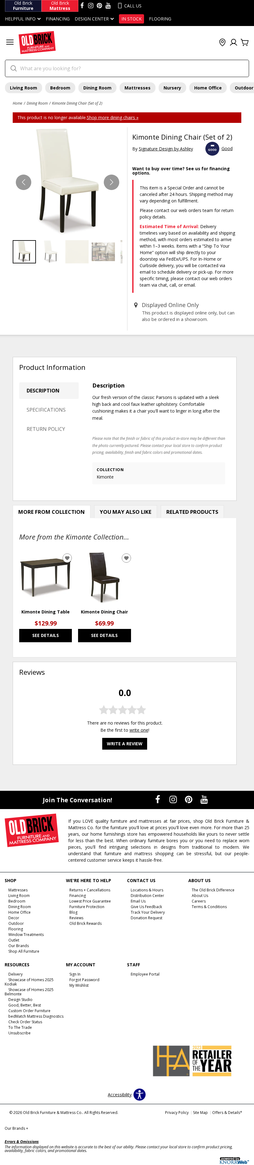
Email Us (138, 901)
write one (138, 730)
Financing (58, 19)
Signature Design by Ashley (166, 148)
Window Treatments (26, 934)
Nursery (172, 88)
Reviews (76, 917)
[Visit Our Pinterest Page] (189, 799)
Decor (13, 917)
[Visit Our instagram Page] (90, 5)
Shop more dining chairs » (112, 117)
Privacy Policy (177, 1112)
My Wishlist (79, 985)
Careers (199, 901)
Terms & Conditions (209, 906)
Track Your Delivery (148, 912)
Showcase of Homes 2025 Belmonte (29, 992)
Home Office (208, 88)
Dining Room (97, 88)
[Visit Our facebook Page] (82, 5)
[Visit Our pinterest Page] (99, 5)
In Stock (131, 19)
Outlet (13, 940)
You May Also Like (125, 511)
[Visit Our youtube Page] (108, 5)
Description (43, 390)
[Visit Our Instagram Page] (173, 799)
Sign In (75, 974)
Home (17, 103)
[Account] (233, 42)
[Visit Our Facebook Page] (158, 799)
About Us (200, 895)
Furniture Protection (86, 906)
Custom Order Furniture (29, 1010)
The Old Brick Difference (213, 890)
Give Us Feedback (146, 906)
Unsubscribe (19, 1033)
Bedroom (60, 88)
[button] (10, 43)
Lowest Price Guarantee (90, 901)
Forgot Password (84, 979)
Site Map (200, 1112)
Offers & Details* (227, 1112)
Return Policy (46, 429)
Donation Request (146, 917)
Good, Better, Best (24, 1005)
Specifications (46, 409)
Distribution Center (147, 895)
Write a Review (124, 744)
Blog (73, 912)
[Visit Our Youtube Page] (204, 799)
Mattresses (138, 88)
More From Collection (51, 511)
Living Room (23, 88)
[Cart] (244, 42)
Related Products (192, 511)
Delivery (15, 974)
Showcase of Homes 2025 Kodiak (29, 982)
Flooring (160, 19)
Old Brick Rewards (85, 923)
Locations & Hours (147, 890)
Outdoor (16, 923)
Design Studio (20, 999)
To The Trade (20, 1027)
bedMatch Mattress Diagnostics (36, 1016)
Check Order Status (25, 1021)
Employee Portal (145, 974)
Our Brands (18, 945)
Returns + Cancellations (89, 890)
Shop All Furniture (23, 951)
